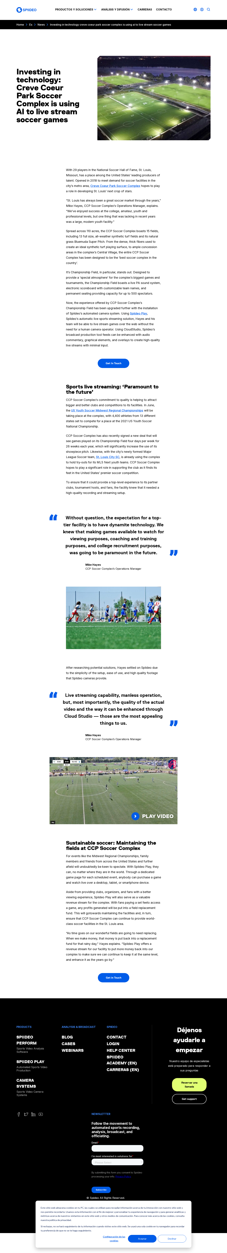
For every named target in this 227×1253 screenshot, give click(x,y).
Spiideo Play (138, 313)
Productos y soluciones (74, 9)
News (41, 24)
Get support (189, 1098)
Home (20, 24)
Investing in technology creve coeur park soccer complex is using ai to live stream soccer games (110, 24)
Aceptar (142, 1238)
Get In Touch (113, 363)
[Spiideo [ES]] (26, 10)
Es (30, 24)
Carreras (145, 9)
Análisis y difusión (115, 9)
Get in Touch (113, 977)
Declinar (172, 1238)
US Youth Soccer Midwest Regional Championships (107, 410)
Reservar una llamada (189, 1084)
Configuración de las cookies (114, 1238)
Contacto (164, 9)
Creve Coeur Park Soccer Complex (115, 186)
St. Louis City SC (107, 457)
